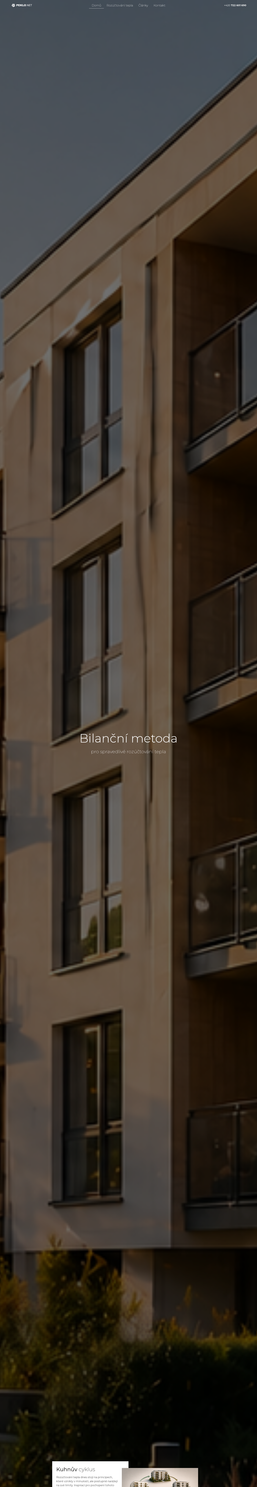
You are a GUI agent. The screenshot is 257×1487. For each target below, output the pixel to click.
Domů (96, 5)
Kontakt (159, 5)
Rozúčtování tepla (120, 5)
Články (143, 5)
